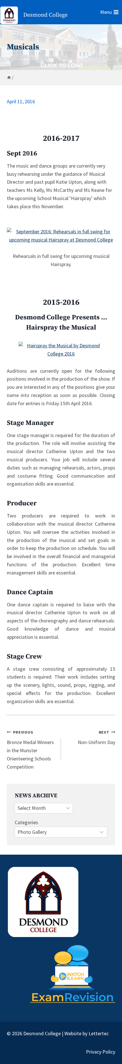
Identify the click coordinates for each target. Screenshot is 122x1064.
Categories (26, 822)
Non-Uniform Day (96, 738)
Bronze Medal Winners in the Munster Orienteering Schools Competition (30, 750)
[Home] (9, 77)
